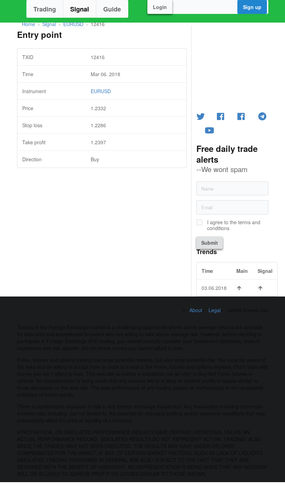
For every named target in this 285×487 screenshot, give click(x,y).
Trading (44, 9)
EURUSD (73, 24)
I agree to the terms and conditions (233, 225)
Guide (112, 9)
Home (28, 24)
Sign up (252, 6)
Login (160, 6)
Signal (79, 9)
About (195, 310)
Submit (209, 242)
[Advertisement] (102, 216)
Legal (215, 310)
